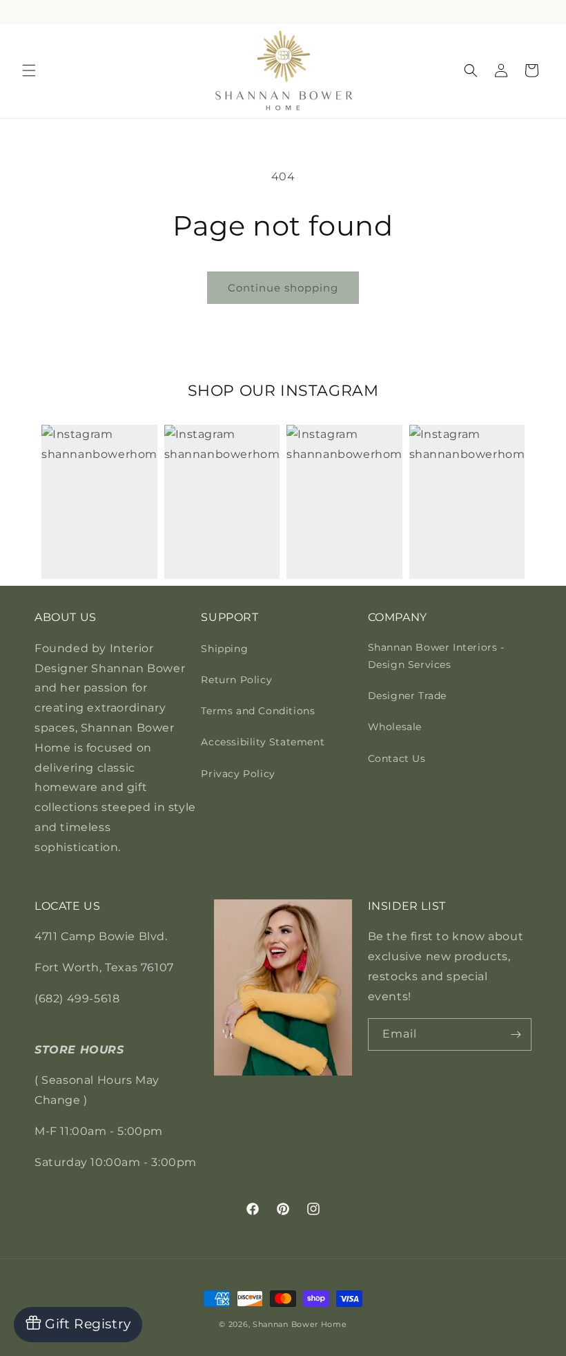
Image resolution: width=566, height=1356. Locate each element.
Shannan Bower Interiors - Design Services (436, 656)
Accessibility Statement (262, 742)
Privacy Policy (238, 773)
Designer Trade (407, 695)
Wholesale (395, 726)
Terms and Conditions (258, 711)
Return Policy (236, 680)
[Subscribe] (515, 1034)
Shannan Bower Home (300, 1324)
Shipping (224, 648)
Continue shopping (283, 287)
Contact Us (397, 758)
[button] (29, 70)
